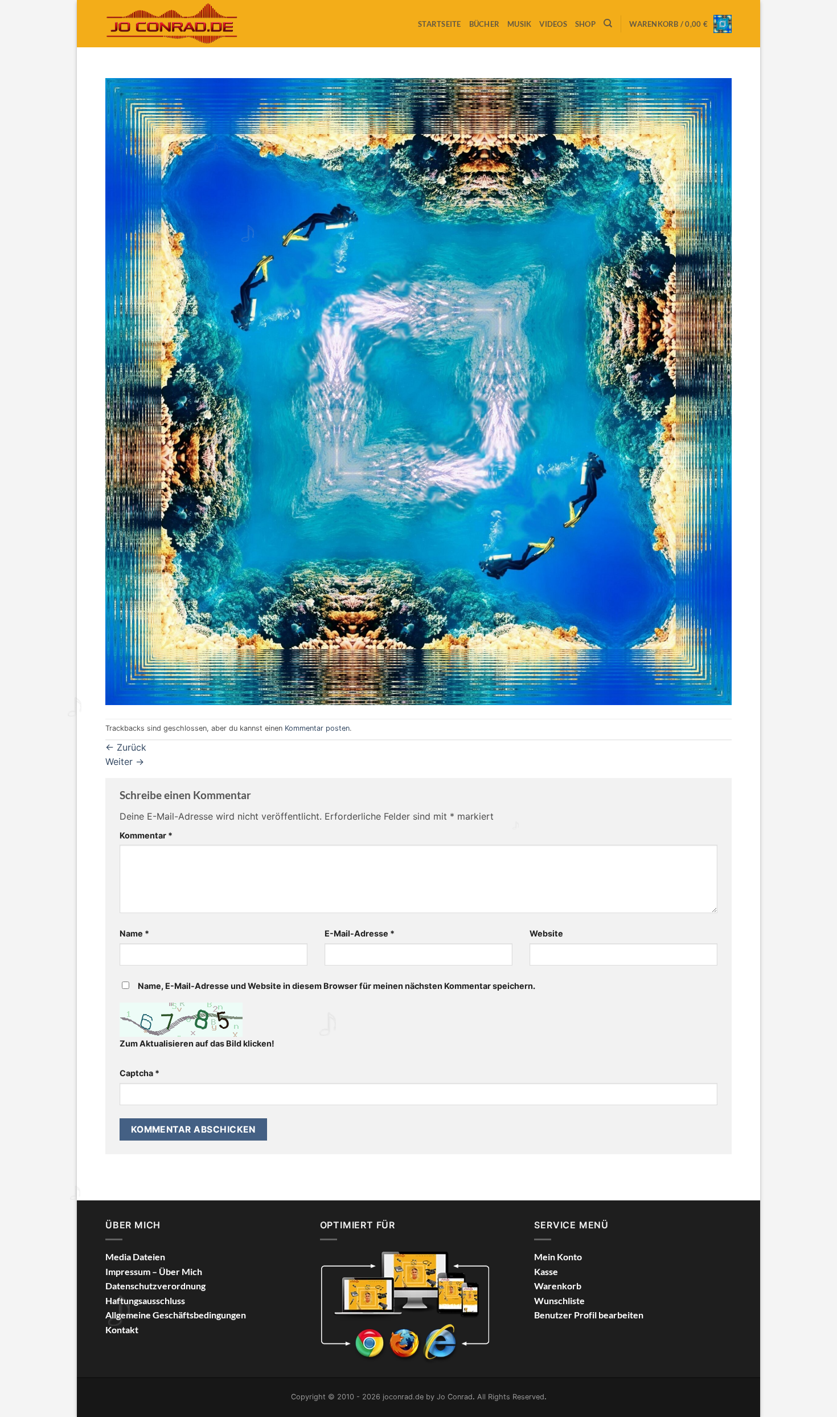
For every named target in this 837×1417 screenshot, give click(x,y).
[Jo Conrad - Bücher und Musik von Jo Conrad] (177, 23)
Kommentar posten (317, 728)
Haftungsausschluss (145, 1300)
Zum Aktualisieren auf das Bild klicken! (197, 1043)
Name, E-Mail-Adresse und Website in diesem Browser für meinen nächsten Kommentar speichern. (336, 986)
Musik (519, 23)
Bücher (484, 23)
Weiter (124, 761)
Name (134, 933)
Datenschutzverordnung (155, 1285)
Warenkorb (557, 1285)
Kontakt (121, 1329)
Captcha (139, 1073)
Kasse (546, 1271)
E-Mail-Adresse (360, 933)
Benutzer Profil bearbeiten (588, 1314)
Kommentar (146, 835)
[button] (680, 24)
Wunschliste (559, 1300)
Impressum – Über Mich (153, 1271)
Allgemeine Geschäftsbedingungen (175, 1314)
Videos (553, 23)
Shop (585, 23)
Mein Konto (558, 1256)
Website (546, 933)
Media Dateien (135, 1256)
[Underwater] (418, 390)
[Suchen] (608, 23)
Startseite (439, 23)
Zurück (125, 747)
